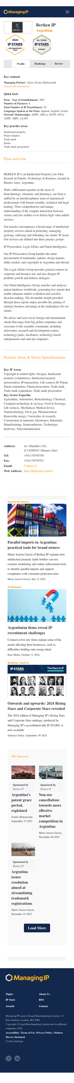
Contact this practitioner (17, 86)
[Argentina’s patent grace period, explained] (23, 772)
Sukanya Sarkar (16, 735)
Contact (43, 1006)
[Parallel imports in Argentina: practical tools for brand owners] (37, 520)
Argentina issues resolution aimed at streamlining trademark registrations (21, 887)
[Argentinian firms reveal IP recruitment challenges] (37, 605)
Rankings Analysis (18, 663)
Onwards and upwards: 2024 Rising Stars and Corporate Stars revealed (37, 705)
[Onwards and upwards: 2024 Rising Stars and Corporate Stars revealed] (37, 681)
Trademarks (14, 587)
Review (59, 64)
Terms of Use (28, 1032)
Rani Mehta (14, 654)
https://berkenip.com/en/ (38, 471)
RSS (41, 999)
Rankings (40, 64)
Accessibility (12, 1032)
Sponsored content (18, 502)
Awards (10, 1006)
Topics (9, 994)
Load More (37, 928)
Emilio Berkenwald (21, 817)
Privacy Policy (44, 1032)
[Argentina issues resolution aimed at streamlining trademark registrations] (23, 849)
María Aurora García (19, 579)
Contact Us (30, 466)
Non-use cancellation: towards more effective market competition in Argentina (51, 810)
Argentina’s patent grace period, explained (21, 802)
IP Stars (10, 999)
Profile (21, 64)
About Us (44, 994)
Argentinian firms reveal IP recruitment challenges (30, 630)
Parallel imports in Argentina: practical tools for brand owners (34, 544)
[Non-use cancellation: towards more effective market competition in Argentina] (51, 772)
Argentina (44, 30)
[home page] (16, 12)
